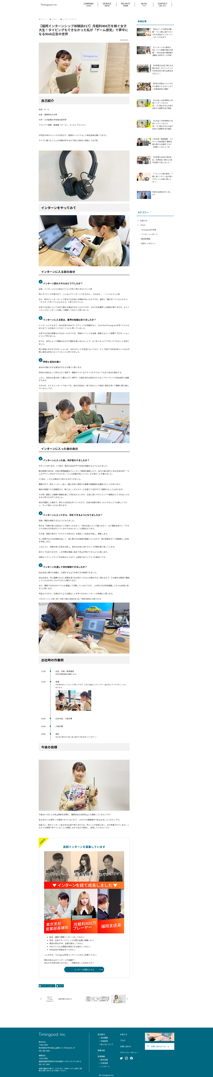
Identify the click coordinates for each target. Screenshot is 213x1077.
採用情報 (101, 1056)
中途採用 (104, 1063)
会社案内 (101, 1034)
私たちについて (106, 1044)
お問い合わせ (125, 1046)
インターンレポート (48, 986)
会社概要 (104, 1037)
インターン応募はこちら (84, 969)
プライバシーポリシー (129, 1052)
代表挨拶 (104, 1041)
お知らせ (123, 1034)
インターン (105, 1066)
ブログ (61, 986)
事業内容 (101, 1050)
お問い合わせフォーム (160, 1046)
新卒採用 (104, 1059)
